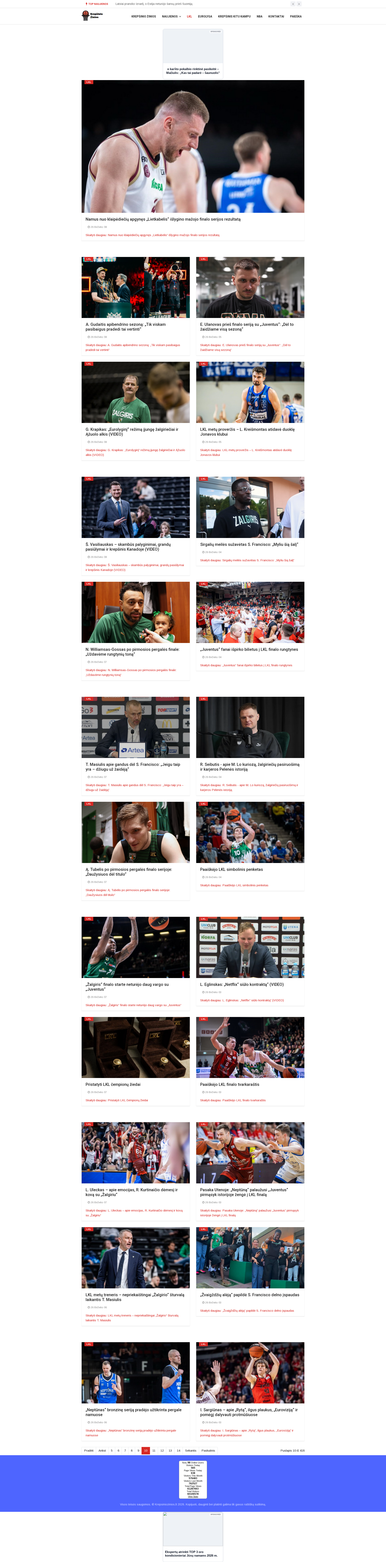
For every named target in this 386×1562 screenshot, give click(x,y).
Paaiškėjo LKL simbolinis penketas (231, 869)
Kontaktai (276, 16)
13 (170, 1450)
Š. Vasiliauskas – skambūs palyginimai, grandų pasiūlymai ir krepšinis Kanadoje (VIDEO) (128, 547)
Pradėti (88, 1450)
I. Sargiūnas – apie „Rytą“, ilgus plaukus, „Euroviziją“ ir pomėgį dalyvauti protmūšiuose (249, 1412)
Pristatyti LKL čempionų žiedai (113, 1084)
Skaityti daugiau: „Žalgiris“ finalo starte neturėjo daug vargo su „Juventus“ (133, 1005)
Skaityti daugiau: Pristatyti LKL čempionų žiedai (117, 1100)
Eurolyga (205, 16)
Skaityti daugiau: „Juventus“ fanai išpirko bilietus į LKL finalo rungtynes (246, 665)
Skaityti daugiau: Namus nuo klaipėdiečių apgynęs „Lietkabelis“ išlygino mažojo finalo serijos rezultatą (152, 235)
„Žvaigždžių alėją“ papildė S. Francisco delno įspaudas (249, 1294)
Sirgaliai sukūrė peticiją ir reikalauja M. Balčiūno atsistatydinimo (156, 6)
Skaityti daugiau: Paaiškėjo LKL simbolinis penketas (234, 885)
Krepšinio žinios (143, 16)
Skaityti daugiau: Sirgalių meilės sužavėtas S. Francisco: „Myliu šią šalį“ (247, 560)
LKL (189, 16)
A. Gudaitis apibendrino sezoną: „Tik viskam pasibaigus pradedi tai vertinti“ (126, 327)
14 (178, 1450)
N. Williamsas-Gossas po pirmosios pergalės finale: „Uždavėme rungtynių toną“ (133, 652)
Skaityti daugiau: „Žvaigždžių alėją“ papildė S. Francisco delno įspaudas (247, 1310)
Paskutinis (208, 1450)
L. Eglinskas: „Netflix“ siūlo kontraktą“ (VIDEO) (242, 984)
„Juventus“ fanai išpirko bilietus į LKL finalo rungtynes (249, 649)
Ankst (102, 1450)
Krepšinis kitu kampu (234, 16)
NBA (259, 16)
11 (153, 1450)
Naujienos (170, 16)
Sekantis (190, 1450)
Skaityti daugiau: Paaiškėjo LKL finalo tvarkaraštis (233, 1100)
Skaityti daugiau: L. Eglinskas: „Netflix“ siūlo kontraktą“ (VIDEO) (242, 1000)
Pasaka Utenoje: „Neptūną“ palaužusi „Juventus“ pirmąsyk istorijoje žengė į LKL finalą (244, 1192)
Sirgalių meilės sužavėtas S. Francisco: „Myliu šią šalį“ (249, 544)
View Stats (193, 1496)
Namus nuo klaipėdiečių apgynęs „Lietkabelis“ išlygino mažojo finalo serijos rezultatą (163, 219)
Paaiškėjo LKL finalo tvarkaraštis (229, 1084)
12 (162, 1450)
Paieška (296, 16)
